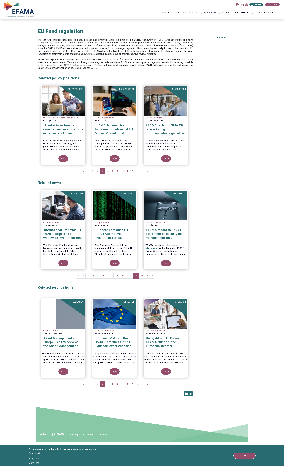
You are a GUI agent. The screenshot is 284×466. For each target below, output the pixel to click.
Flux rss (237, 4)
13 (124, 275)
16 (143, 275)
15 (136, 276)
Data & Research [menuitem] (264, 14)
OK (244, 455)
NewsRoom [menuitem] (210, 14)
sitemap (73, 434)
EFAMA (19, 9)
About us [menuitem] (164, 14)
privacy (104, 434)
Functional (34, 453)
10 (105, 275)
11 (111, 275)
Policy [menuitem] (225, 14)
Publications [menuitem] (242, 14)
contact (43, 434)
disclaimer (89, 434)
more (63, 158)
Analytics (33, 458)
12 (117, 275)
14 (130, 275)
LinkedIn (242, 4)
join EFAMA (58, 434)
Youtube (246, 4)
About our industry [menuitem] (186, 14)
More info (33, 462)
